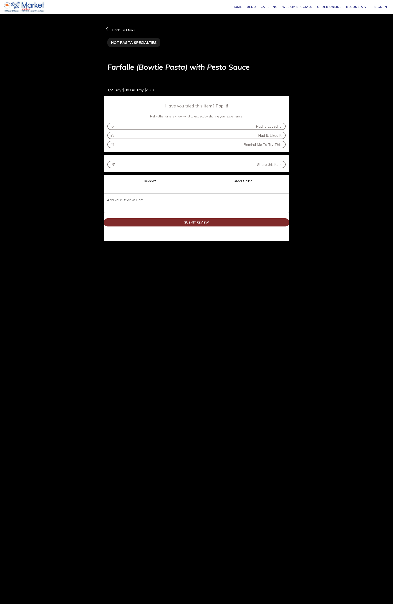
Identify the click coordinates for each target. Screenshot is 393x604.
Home (237, 7)
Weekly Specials (297, 7)
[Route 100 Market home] (24, 6)
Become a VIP (358, 7)
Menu (251, 7)
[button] (120, 29)
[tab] (150, 180)
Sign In (380, 7)
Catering (269, 7)
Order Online (329, 7)
